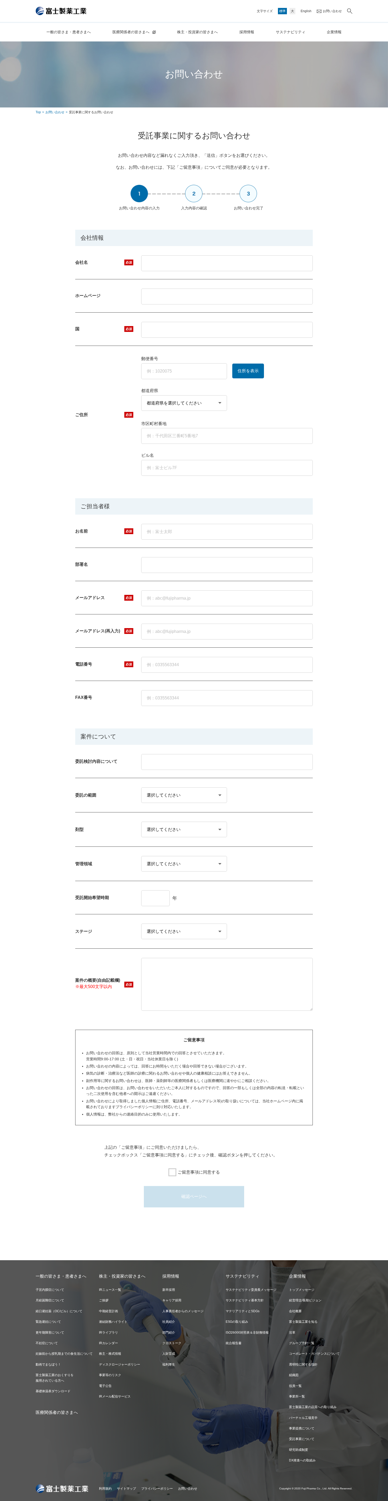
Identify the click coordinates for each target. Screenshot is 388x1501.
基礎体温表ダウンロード (53, 1391)
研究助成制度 (298, 1450)
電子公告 (105, 1386)
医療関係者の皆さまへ (130, 32)
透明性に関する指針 (303, 1364)
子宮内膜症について (50, 1290)
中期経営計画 (108, 1311)
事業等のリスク (110, 1375)
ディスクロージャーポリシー (119, 1364)
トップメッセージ (301, 1290)
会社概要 (295, 1311)
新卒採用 (168, 1290)
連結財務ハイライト (113, 1322)
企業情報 (334, 32)
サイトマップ (126, 1488)
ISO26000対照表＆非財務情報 (247, 1332)
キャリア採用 (171, 1300)
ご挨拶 (103, 1300)
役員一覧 (295, 1386)
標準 (282, 11)
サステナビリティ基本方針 (245, 1300)
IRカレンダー (108, 1343)
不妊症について (47, 1343)
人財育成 (168, 1354)
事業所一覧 (297, 1396)
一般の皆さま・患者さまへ (68, 32)
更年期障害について (50, 1332)
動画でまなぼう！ (48, 1364)
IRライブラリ (108, 1332)
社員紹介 (168, 1322)
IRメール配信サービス (115, 1396)
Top (38, 112)
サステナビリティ (290, 32)
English (306, 11)
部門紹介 (168, 1332)
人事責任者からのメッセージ (183, 1311)
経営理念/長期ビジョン (305, 1300)
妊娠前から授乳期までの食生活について (64, 1354)
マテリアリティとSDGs (242, 1311)
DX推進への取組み (302, 1460)
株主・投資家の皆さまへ (197, 32)
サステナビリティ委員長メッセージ (251, 1290)
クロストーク (171, 1343)
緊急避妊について (48, 1322)
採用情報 (246, 32)
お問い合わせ (332, 11)
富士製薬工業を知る (303, 1322)
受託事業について (301, 1439)
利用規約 (105, 1488)
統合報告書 (234, 1343)
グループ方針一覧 (301, 1343)
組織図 (294, 1375)
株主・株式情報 (110, 1354)
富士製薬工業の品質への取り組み (313, 1407)
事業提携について (301, 1428)
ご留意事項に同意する (199, 1172)
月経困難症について (50, 1300)
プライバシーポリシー (157, 1488)
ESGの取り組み (237, 1322)
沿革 (292, 1332)
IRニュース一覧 (110, 1290)
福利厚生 (168, 1364)
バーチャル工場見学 (303, 1418)
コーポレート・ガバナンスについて (314, 1354)
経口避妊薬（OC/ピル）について (59, 1311)
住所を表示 (248, 371)
